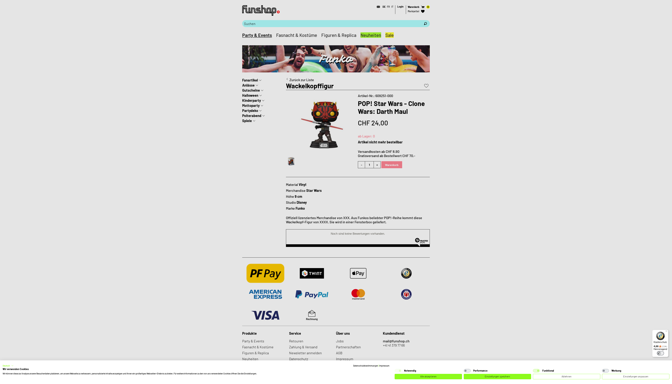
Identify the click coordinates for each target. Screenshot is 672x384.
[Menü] (666, 332)
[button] (8, 366)
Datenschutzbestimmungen (365, 365)
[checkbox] (398, 370)
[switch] (660, 353)
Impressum (384, 365)
